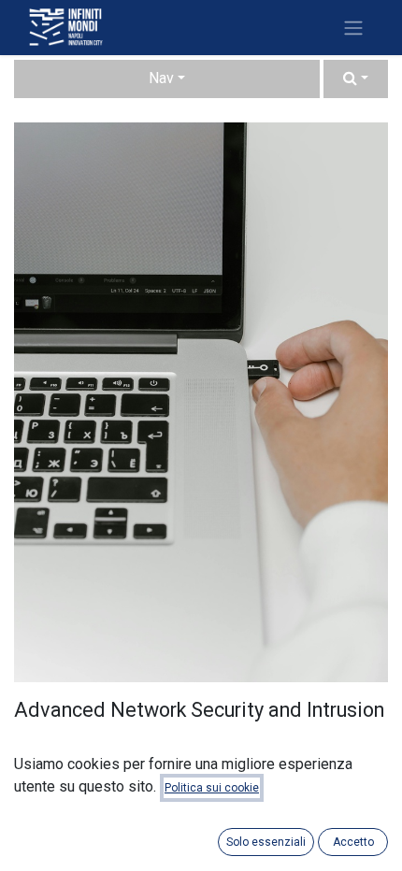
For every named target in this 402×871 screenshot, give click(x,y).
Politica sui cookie (212, 787)
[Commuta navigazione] (353, 27)
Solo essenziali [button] (266, 842)
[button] (355, 79)
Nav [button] (161, 78)
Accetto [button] (353, 842)
